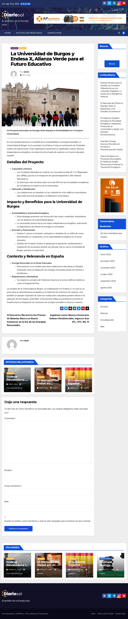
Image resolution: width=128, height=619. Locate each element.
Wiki (102, 327)
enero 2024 (105, 254)
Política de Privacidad (29, 33)
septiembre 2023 (108, 281)
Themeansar (43, 614)
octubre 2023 (106, 274)
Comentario (10, 418)
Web (6, 502)
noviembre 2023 (107, 268)
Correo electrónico (13, 486)
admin (26, 72)
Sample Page (55, 33)
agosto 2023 (106, 288)
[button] (119, 33)
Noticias (23, 48)
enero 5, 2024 (46, 570)
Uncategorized (107, 320)
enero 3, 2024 (77, 570)
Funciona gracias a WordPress (13, 614)
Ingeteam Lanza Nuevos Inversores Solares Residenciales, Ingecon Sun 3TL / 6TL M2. (69, 318)
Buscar (104, 46)
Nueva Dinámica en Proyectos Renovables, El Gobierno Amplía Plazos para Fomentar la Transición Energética (111, 161)
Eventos (14, 48)
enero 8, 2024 (15, 570)
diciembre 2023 (107, 261)
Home (8, 33)
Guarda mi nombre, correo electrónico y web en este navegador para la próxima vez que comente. (47, 521)
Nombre (8, 470)
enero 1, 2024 (108, 570)
